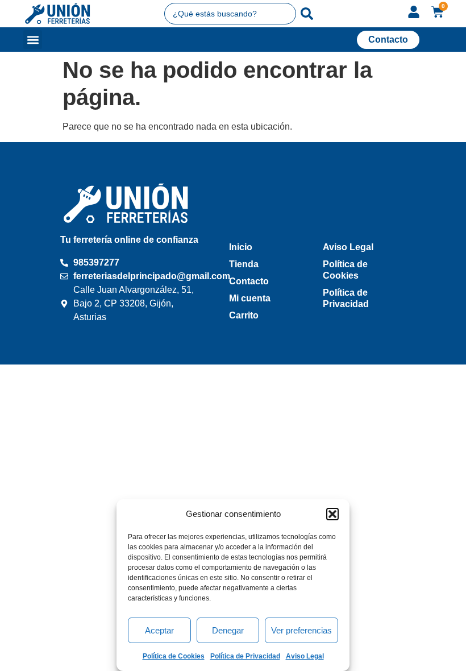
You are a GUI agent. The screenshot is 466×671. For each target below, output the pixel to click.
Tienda (244, 264)
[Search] (307, 13)
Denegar (228, 630)
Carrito (244, 315)
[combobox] (230, 13)
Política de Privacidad (245, 656)
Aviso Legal (305, 656)
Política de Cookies (174, 656)
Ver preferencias (301, 630)
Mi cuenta (250, 298)
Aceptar (159, 630)
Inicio (240, 247)
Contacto (249, 281)
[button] (332, 514)
